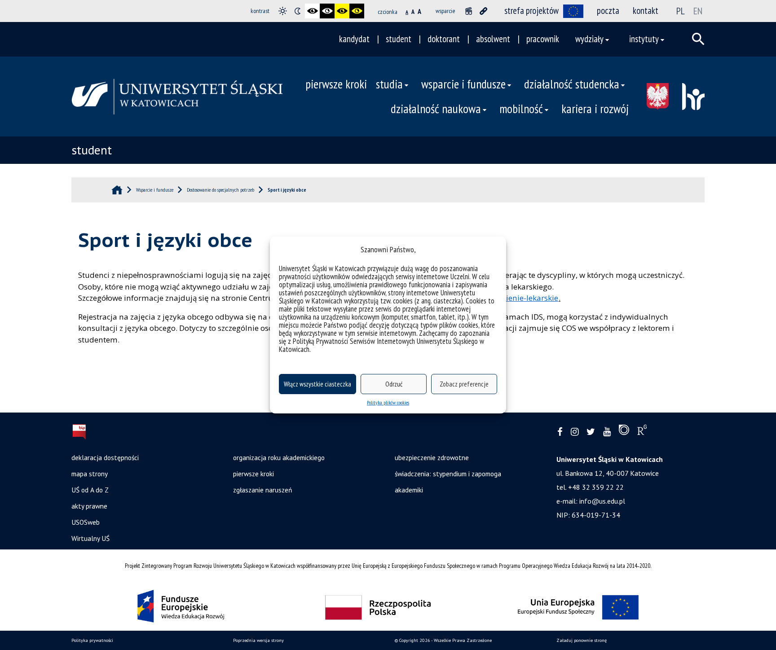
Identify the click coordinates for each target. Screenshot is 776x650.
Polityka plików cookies (388, 402)
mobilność (521, 109)
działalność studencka (571, 84)
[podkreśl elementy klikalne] (483, 11)
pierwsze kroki (336, 84)
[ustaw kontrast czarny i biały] (312, 11)
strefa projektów (531, 10)
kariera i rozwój (595, 109)
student (398, 39)
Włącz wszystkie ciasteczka (317, 384)
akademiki (409, 489)
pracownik (542, 39)
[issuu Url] (624, 432)
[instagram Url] (574, 432)
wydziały (589, 39)
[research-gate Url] (642, 432)
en (697, 10)
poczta (608, 10)
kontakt (645, 10)
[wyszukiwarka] (698, 39)
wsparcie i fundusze (463, 84)
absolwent (493, 39)
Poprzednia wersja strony (258, 640)
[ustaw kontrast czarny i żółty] (342, 11)
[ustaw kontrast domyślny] (282, 11)
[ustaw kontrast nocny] (297, 11)
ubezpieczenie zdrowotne (432, 457)
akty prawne (89, 505)
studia (389, 84)
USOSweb (85, 522)
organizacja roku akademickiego (279, 457)
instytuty (644, 39)
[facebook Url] (560, 432)
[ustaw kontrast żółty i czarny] (356, 11)
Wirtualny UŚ (90, 538)
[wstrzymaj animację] (468, 11)
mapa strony (89, 473)
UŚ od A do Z (90, 489)
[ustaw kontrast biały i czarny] (327, 11)
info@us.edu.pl (602, 500)
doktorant (444, 39)
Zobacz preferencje (464, 384)
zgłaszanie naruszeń (262, 489)
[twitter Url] (590, 432)
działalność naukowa (436, 109)
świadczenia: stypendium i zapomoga (448, 473)
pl (680, 10)
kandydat (354, 39)
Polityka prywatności (92, 640)
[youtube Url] (607, 432)
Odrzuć (393, 384)
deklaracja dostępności (105, 457)
